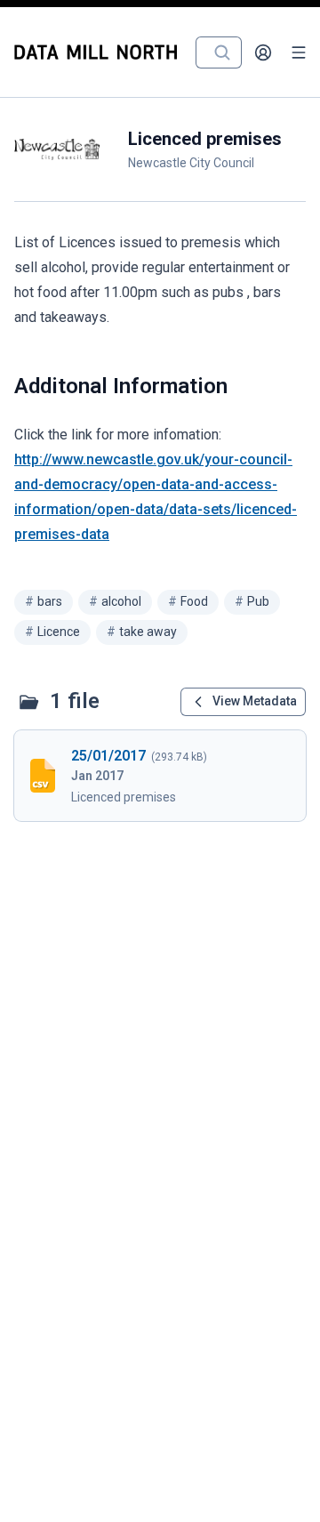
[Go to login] (263, 52)
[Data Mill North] (99, 52)
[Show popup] (227, 52)
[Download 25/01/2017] (160, 775)
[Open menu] (298, 52)
